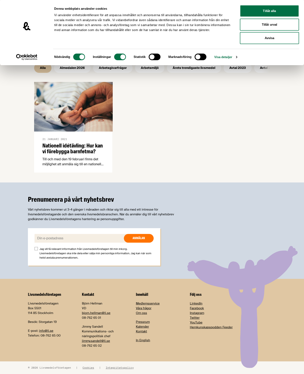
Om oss (141, 313)
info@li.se (46, 331)
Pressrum (143, 322)
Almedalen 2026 (72, 68)
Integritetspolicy (120, 367)
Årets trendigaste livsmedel (194, 68)
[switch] (120, 57)
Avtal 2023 (237, 68)
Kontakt (141, 331)
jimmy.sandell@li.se (96, 341)
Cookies (88, 367)
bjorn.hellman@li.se (96, 313)
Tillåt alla (269, 11)
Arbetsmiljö (150, 68)
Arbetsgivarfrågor (113, 68)
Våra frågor (143, 308)
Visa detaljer (223, 57)
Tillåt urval (269, 24)
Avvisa (269, 38)
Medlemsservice (148, 303)
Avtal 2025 (268, 68)
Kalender (142, 327)
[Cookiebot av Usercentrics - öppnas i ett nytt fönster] (27, 57)
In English (143, 340)
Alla (43, 68)
